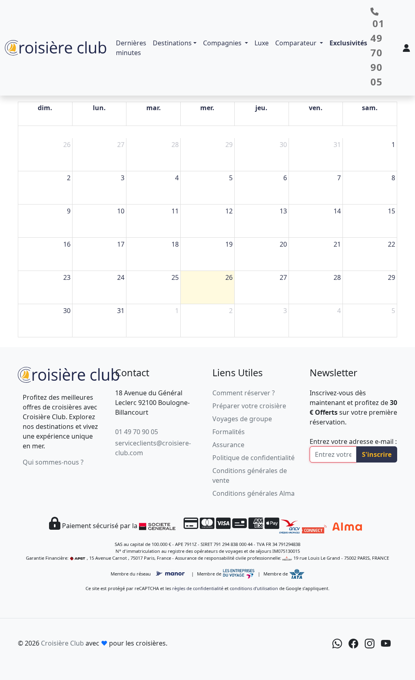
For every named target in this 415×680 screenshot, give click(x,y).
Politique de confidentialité (253, 457)
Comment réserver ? (243, 392)
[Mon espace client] (406, 48)
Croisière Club (62, 643)
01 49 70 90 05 (136, 431)
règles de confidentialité (197, 588)
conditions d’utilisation (254, 588)
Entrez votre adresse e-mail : (353, 441)
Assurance (228, 444)
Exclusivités (348, 42)
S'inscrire (376, 454)
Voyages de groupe (242, 418)
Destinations (172, 42)
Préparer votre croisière (249, 405)
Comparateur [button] (296, 42)
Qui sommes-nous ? (53, 462)
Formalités (228, 431)
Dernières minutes (131, 47)
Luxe (262, 42)
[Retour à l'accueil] (68, 373)
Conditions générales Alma (253, 493)
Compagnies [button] (223, 42)
